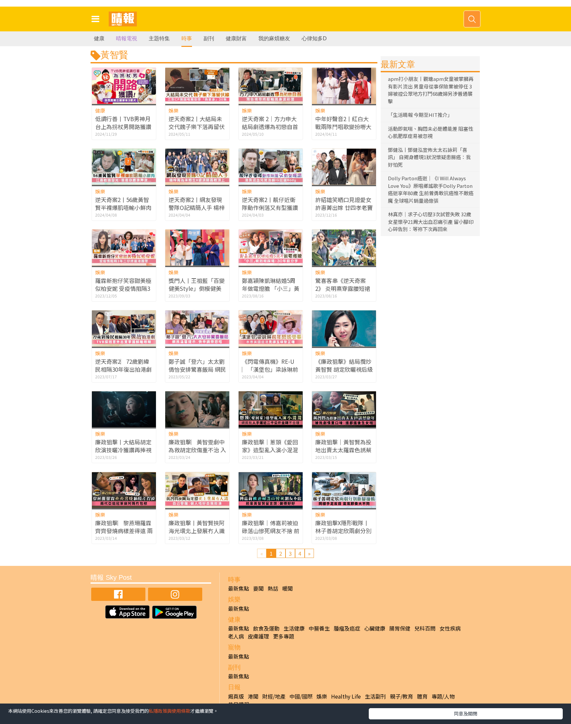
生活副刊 (375, 696)
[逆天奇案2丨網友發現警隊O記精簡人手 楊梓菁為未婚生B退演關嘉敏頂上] (197, 167)
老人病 (236, 636)
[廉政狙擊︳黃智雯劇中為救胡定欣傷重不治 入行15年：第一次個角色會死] (197, 409)
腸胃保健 (399, 628)
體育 (422, 696)
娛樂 (173, 110)
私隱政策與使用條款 (169, 710)
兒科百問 (425, 628)
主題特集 (159, 38)
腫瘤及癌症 (347, 628)
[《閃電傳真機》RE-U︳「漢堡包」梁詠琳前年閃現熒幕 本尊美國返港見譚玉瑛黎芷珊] (271, 328)
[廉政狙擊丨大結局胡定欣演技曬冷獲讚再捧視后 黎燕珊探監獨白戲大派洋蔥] (124, 409)
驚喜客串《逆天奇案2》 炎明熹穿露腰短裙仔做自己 (342, 288)
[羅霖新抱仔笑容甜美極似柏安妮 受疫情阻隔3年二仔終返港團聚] (124, 247)
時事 (186, 38)
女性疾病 (450, 628)
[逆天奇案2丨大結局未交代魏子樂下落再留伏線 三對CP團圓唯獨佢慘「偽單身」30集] (197, 86)
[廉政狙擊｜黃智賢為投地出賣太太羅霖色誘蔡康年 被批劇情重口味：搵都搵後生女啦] (344, 409)
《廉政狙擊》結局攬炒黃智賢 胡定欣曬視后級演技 (344, 369)
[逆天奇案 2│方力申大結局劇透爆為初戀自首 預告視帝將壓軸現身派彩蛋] (271, 86)
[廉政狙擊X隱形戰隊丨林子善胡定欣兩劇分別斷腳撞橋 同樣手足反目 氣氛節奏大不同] (344, 490)
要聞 (258, 588)
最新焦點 (238, 588)
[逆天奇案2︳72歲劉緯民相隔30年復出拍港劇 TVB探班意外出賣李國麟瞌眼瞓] (124, 328)
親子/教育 (401, 696)
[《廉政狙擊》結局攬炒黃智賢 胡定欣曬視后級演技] (344, 328)
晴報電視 (126, 38)
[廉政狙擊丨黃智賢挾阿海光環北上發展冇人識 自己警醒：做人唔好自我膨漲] (197, 490)
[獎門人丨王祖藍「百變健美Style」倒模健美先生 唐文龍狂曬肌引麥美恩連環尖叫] (197, 247)
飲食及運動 (266, 628)
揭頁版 (236, 696)
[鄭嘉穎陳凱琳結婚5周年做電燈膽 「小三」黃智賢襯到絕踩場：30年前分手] (271, 247)
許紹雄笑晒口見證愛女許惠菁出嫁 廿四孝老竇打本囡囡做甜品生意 (344, 207)
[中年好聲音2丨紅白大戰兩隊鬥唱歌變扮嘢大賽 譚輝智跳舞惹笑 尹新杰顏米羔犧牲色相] (344, 86)
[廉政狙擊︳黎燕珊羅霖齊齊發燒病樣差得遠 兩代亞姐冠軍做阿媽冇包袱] (124, 490)
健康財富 (236, 38)
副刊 (209, 38)
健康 (99, 38)
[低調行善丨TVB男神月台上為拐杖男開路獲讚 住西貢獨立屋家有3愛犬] (124, 86)
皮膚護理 (258, 636)
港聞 (253, 696)
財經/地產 (274, 696)
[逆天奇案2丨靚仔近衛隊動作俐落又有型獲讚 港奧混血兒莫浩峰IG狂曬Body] (271, 167)
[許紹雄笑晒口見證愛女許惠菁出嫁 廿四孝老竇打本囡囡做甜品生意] (344, 167)
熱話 (273, 588)
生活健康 (294, 628)
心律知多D (314, 38)
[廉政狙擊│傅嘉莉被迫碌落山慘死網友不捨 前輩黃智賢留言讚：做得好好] (271, 490)
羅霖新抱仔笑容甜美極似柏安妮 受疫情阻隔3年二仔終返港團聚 (123, 288)
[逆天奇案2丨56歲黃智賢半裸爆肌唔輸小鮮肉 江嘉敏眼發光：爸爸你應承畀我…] (124, 167)
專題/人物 (443, 696)
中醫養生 (319, 628)
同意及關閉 (465, 713)
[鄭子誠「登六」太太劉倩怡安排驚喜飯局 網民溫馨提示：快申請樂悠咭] (197, 328)
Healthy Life (346, 696)
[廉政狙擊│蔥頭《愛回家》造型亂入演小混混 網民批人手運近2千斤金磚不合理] (271, 409)
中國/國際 (301, 696)
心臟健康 (374, 628)
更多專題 (283, 636)
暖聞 (287, 588)
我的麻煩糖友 (274, 38)
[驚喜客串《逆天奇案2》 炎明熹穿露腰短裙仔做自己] (344, 247)
